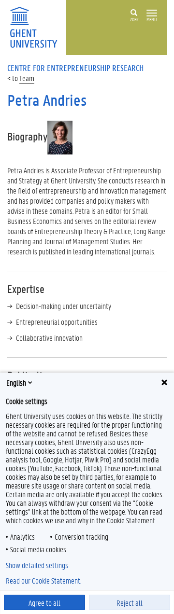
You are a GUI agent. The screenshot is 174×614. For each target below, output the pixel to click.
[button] (152, 13)
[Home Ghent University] (36, 26)
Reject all (129, 603)
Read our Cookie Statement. (43, 581)
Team (26, 78)
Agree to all (44, 603)
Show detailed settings (37, 565)
